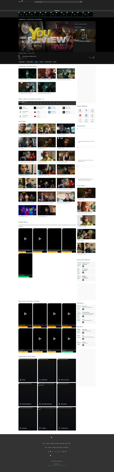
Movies (44, 443)
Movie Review (84, 264)
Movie (25, 58)
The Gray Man (65, 325)
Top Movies (80, 303)
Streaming (52, 443)
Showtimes (57, 443)
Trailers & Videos (31, 53)
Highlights (57, 10)
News (70, 443)
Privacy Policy (65, 447)
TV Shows (47, 443)
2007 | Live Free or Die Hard (38, 250)
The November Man (51, 325)
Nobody (64, 350)
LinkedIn (86, 116)
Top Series (80, 327)
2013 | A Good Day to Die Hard (24, 250)
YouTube (80, 116)
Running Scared (36, 350)
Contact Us (50, 447)
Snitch (49, 350)
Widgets (92, 121)
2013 (23, 58)
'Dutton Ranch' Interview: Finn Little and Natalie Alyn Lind (85, 161)
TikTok (80, 121)
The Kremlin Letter (37, 325)
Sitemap (54, 447)
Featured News (81, 126)
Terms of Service (59, 447)
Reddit (92, 116)
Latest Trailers (81, 186)
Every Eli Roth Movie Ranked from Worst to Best (86, 142)
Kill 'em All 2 (21, 350)
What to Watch (62, 443)
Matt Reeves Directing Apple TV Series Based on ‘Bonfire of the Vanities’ (85, 179)
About (46, 447)
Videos (66, 443)
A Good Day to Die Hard (22, 53)
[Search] (81, 1)
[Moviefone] (26, 2)
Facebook (80, 111)
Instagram (92, 111)
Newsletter (86, 121)
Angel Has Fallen (22, 325)
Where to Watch (29, 99)
